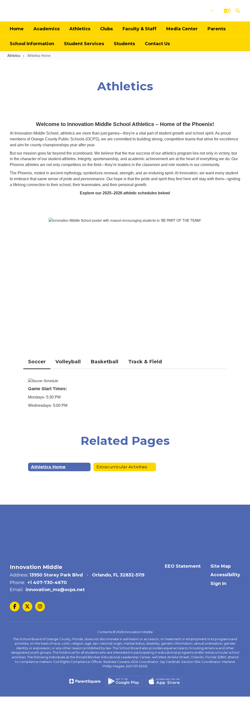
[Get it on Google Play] (123, 681)
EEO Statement (183, 566)
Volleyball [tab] (68, 362)
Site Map (220, 566)
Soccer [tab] (37, 362)
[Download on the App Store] (164, 681)
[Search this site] (237, 10)
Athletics (13, 55)
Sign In (218, 583)
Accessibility (225, 574)
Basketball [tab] (104, 362)
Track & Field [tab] (145, 362)
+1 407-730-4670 (47, 582)
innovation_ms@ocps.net (55, 589)
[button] (201, 11)
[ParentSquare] (85, 681)
